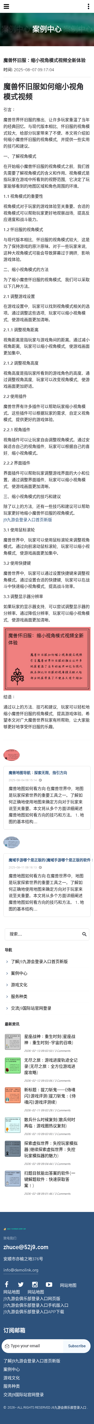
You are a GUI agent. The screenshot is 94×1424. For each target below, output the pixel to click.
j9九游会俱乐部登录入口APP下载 (33, 1312)
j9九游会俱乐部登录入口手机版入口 (35, 1306)
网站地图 (68, 1286)
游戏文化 (11, 1378)
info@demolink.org (20, 1270)
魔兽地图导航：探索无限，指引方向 (38, 773)
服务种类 (11, 1386)
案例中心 (11, 1370)
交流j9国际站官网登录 (23, 1395)
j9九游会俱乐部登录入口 (68, 1407)
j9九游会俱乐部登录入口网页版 (31, 1299)
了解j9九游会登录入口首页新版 (31, 1361)
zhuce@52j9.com (25, 1247)
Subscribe (77, 1346)
